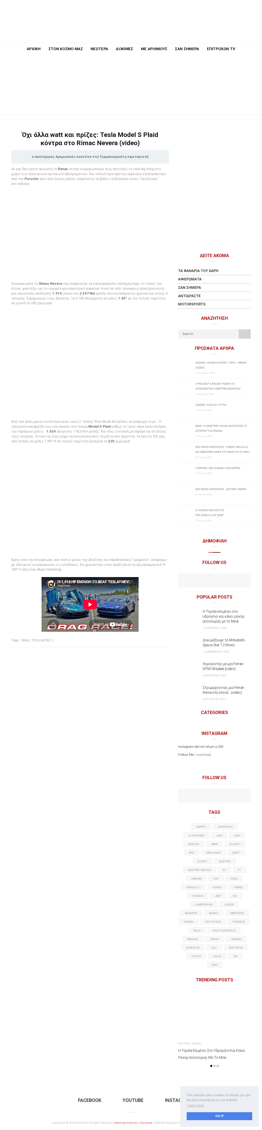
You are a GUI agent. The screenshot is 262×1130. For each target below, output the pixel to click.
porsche (239, 921)
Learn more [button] (195, 1105)
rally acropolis (224, 930)
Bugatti (235, 844)
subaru (236, 939)
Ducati (202, 861)
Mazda (213, 913)
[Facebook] (205, 580)
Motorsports (192, 304)
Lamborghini (204, 904)
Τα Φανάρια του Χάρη (198, 271)
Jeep (218, 895)
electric (225, 861)
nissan (188, 921)
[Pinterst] (240, 796)
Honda (217, 887)
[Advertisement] (131, 85)
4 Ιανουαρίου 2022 (214, 675)
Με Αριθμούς (154, 48)
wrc (215, 964)
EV (224, 869)
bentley (194, 844)
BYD (191, 852)
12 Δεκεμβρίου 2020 (216, 651)
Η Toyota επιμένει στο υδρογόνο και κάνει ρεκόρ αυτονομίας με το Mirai (223, 616)
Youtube (133, 1100)
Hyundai (197, 895)
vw (235, 956)
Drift (236, 852)
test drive (236, 947)
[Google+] (205, 796)
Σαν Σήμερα (187, 48)
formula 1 (193, 887)
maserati (191, 913)
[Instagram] (223, 580)
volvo (217, 956)
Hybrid (238, 887)
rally (197, 930)
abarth (201, 826)
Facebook (89, 1100)
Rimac (25, 640)
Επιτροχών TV (221, 48)
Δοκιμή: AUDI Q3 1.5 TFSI (210, 404)
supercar (193, 947)
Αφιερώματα (190, 279)
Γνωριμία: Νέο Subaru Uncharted (217, 468)
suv (214, 947)
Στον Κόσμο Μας (66, 48)
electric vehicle (199, 869)
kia (235, 895)
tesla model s (42, 640)
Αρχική (34, 48)
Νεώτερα (99, 48)
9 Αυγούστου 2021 (214, 699)
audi (237, 835)
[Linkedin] (214, 796)
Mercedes (237, 913)
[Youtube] (214, 580)
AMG (219, 835)
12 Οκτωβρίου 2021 (215, 627)
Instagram (178, 1100)
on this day (213, 921)
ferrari (196, 878)
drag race (213, 852)
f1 (239, 869)
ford (233, 878)
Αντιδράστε (189, 296)
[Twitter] (196, 796)
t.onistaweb (203, 754)
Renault (193, 939)
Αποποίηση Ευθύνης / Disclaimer (133, 1122)
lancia (229, 904)
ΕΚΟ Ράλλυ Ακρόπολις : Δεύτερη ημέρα (220, 489)
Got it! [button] (219, 1116)
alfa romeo (196, 835)
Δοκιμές (124, 48)
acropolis (225, 826)
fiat (216, 878)
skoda (214, 939)
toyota (196, 956)
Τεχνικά (196, 1043)
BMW (214, 844)
